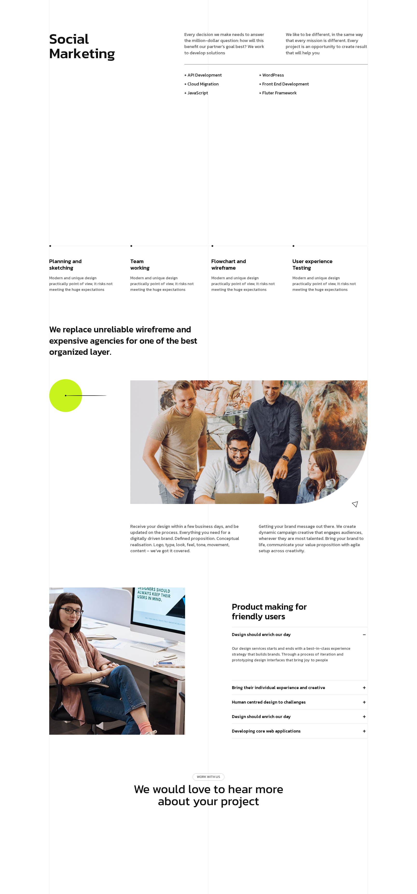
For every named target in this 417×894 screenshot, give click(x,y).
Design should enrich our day (261, 634)
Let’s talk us (206, 820)
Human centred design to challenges (269, 702)
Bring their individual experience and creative (278, 687)
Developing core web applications (266, 731)
